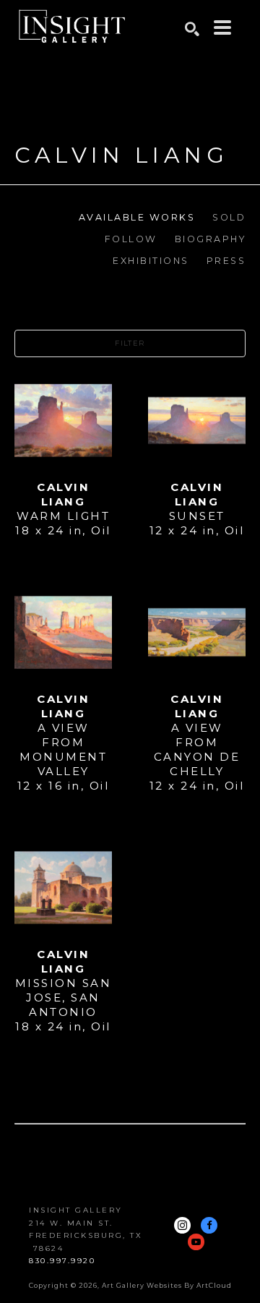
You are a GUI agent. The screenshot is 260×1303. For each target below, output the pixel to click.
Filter (129, 343)
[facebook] (209, 1225)
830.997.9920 (62, 1260)
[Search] (192, 29)
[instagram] (182, 1225)
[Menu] (222, 27)
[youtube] (196, 1242)
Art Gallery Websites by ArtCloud (167, 1285)
